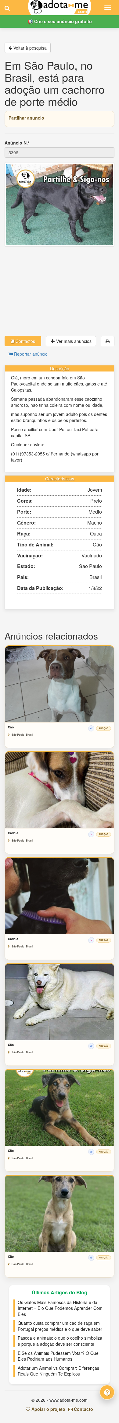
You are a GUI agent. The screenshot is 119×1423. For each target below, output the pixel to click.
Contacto (83, 1409)
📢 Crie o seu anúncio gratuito (59, 21)
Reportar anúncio (30, 354)
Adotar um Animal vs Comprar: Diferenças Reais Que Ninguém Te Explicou (58, 1371)
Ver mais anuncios (73, 341)
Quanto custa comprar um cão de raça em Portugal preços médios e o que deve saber (60, 1326)
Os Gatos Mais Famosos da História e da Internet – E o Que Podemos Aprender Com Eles (60, 1308)
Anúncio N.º (17, 143)
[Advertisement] (59, 291)
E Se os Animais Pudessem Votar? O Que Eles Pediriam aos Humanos (58, 1356)
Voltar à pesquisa (29, 48)
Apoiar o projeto (47, 1409)
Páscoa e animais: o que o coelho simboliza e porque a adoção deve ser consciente (60, 1341)
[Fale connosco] (107, 1392)
